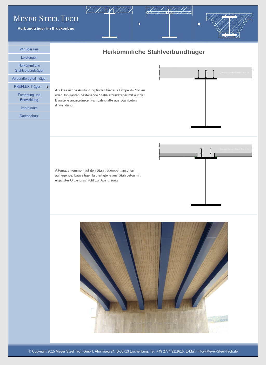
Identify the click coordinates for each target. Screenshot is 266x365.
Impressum (29, 108)
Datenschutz (29, 116)
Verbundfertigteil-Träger (29, 78)
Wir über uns (29, 49)
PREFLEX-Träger (27, 87)
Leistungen (29, 57)
